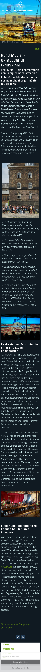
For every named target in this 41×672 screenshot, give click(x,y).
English (37, 49)
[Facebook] (18, 637)
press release (8, 649)
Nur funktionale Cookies (20, 668)
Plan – (15, 10)
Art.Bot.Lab (6, 566)
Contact (6, 645)
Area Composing (26, 10)
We (10, 10)
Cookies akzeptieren (20, 662)
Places (5, 10)
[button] (4, 505)
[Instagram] (23, 637)
